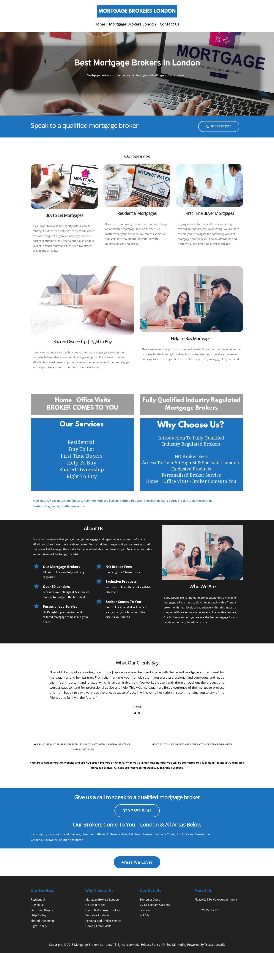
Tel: (197, 910)
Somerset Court (150, 899)
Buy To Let (37, 904)
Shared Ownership (43, 920)
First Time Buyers (42, 910)
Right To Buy (39, 926)
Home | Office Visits (98, 926)
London (145, 910)
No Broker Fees (95, 904)
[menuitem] (100, 24)
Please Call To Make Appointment (215, 899)
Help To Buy (38, 915)
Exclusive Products (97, 915)
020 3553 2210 (210, 910)
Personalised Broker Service (103, 920)
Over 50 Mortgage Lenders (102, 910)
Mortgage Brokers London (102, 899)
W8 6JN (144, 915)
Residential (38, 899)
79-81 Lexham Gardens (155, 904)
